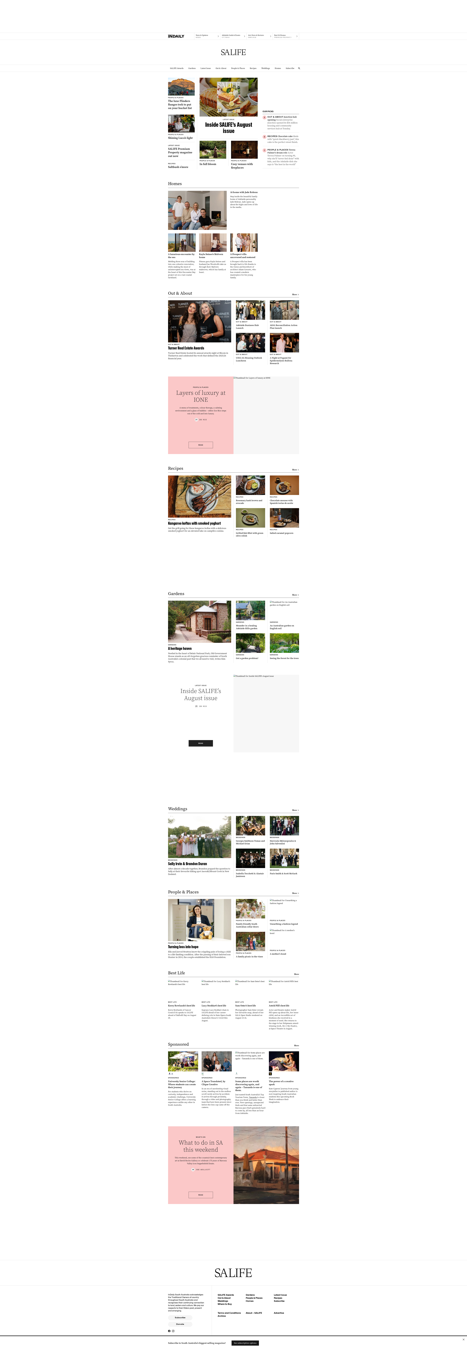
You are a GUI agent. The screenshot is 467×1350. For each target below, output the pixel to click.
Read (200, 445)
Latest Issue (206, 68)
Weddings (265, 68)
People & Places (238, 68)
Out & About (221, 68)
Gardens (192, 68)
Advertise (279, 1313)
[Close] (463, 1339)
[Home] (181, 36)
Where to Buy (225, 1304)
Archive (222, 1316)
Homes (278, 68)
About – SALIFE (254, 1313)
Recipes (253, 68)
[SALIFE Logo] (233, 52)
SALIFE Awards (177, 68)
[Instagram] (173, 1331)
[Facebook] (169, 1331)
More (294, 294)
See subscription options (245, 1343)
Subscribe (290, 68)
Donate (180, 1324)
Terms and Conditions (229, 1313)
